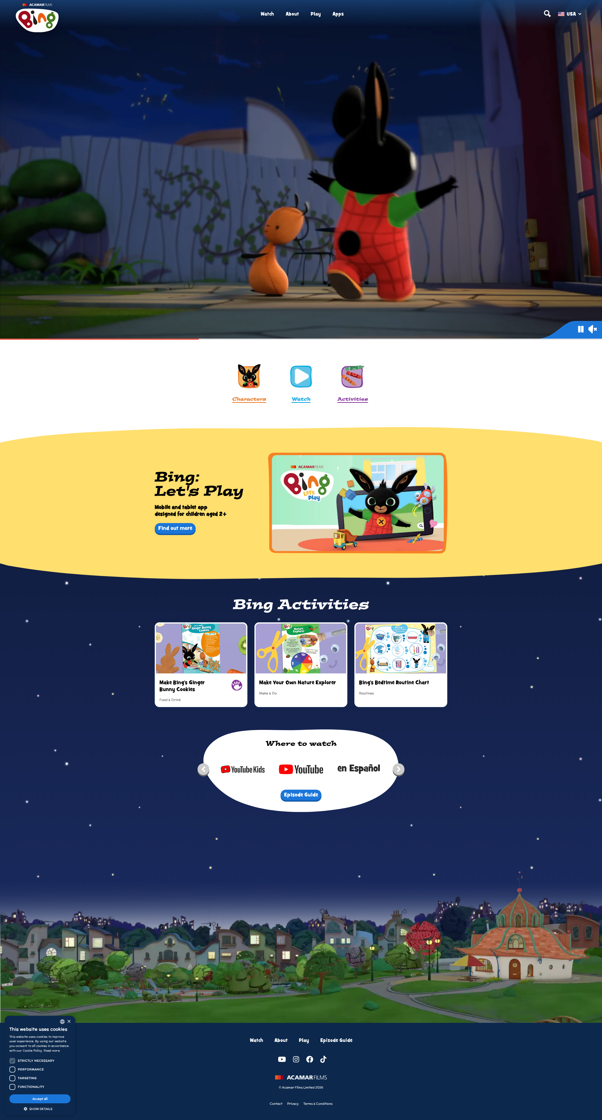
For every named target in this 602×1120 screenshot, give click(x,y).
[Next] (398, 770)
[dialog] (40, 1065)
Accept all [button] (40, 1099)
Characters (249, 399)
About (292, 14)
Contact (276, 1103)
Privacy (293, 1103)
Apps (338, 14)
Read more (52, 1050)
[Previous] (203, 770)
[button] (40, 1108)
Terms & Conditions (318, 1103)
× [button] (69, 1021)
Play (316, 14)
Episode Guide (336, 1040)
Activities (352, 399)
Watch (267, 14)
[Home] (111, 14)
